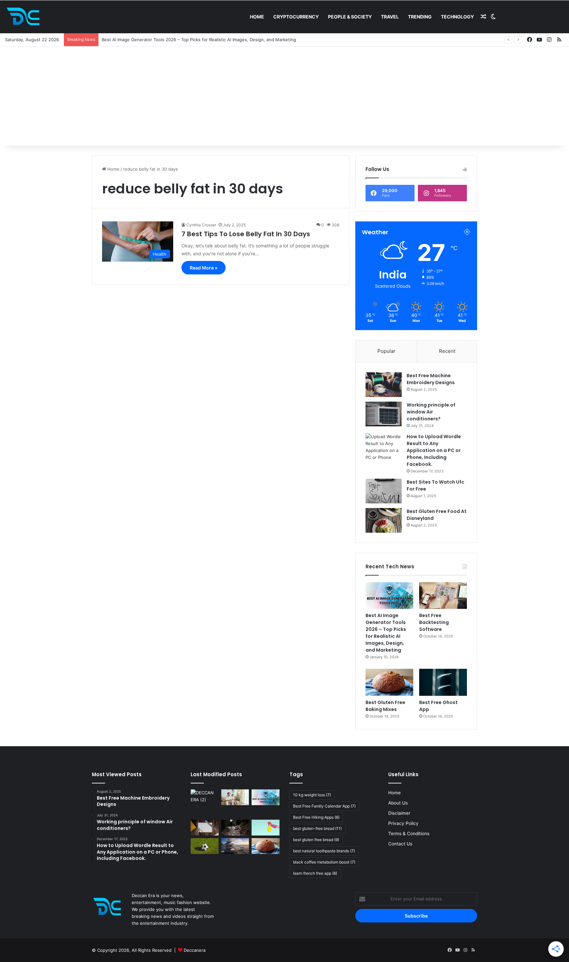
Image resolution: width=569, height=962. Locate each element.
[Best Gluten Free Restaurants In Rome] (266, 846)
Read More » (203, 267)
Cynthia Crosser (201, 224)
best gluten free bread (316, 839)
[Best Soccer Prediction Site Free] (205, 846)
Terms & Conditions (408, 833)
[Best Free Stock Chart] (205, 827)
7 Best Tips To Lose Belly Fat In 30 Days (245, 234)
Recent (447, 351)
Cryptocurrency (296, 16)
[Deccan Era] (24, 17)
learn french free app (315, 873)
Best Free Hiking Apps (316, 817)
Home (257, 16)
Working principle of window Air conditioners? (431, 412)
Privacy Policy (403, 823)
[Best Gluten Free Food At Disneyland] (384, 520)
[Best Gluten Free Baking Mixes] (389, 682)
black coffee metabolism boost (324, 862)
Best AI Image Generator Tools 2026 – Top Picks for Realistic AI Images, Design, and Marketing (386, 632)
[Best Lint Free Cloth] (266, 827)
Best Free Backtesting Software (434, 622)
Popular (386, 351)
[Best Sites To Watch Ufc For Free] (384, 491)
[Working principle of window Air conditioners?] (384, 414)
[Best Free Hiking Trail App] (235, 827)
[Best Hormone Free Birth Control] (235, 846)
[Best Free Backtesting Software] (443, 595)
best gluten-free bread (317, 828)
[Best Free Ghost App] (443, 682)
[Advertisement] (284, 96)
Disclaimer (399, 813)
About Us (398, 803)
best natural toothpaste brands (324, 850)
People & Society (350, 16)
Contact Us (400, 843)
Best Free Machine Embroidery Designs (431, 379)
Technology (457, 16)
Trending (420, 16)
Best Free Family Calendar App (324, 806)
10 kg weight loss (312, 794)
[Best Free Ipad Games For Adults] (235, 797)
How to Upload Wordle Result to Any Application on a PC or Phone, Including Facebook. (434, 450)
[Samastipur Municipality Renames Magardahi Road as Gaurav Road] (205, 803)
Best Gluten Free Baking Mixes (385, 706)
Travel (390, 16)
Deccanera (194, 950)
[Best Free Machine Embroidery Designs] (384, 384)
